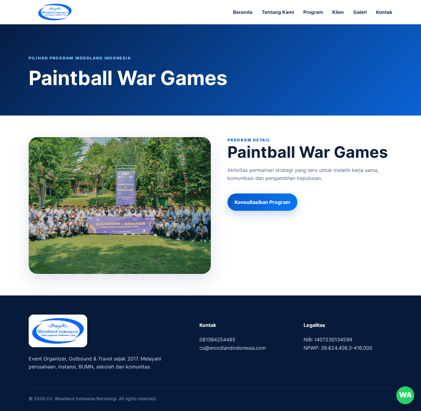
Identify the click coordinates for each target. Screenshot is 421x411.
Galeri (360, 12)
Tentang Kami (278, 12)
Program (313, 12)
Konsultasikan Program (262, 202)
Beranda (242, 12)
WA (405, 395)
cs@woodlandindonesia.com (232, 348)
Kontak (384, 12)
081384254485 (217, 339)
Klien (338, 12)
